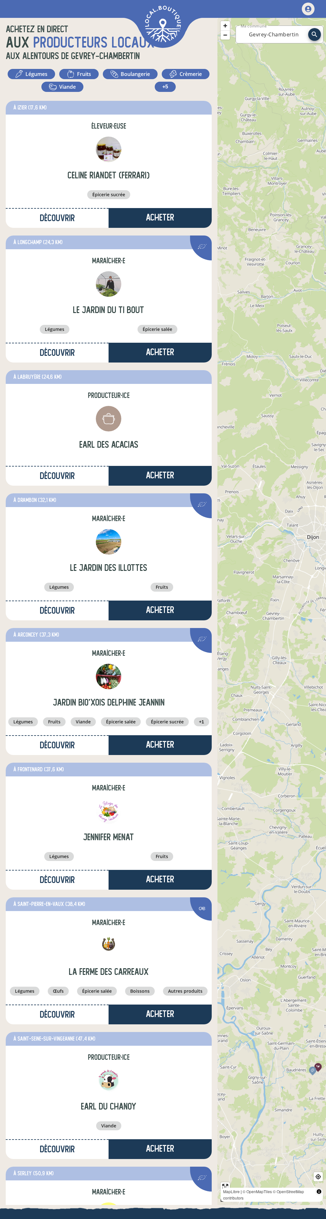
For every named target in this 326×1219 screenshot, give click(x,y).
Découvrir (57, 218)
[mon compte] (308, 9)
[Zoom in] (225, 25)
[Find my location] (318, 1176)
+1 (201, 721)
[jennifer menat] (108, 811)
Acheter (160, 217)
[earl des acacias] (108, 418)
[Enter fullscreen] (225, 1187)
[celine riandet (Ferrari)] (108, 149)
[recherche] (314, 34)
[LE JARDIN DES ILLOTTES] (108, 542)
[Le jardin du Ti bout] (108, 284)
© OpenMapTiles (257, 1191)
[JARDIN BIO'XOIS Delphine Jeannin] (108, 676)
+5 (165, 86)
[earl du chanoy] (108, 1080)
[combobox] (274, 34)
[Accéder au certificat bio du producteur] (202, 247)
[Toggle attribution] (319, 1191)
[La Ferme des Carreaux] (108, 946)
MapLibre (231, 1191)
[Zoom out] (225, 35)
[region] (271, 611)
